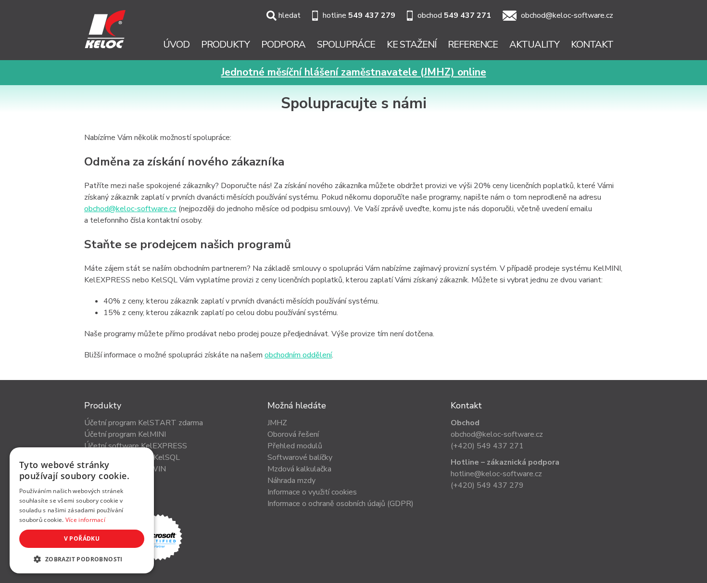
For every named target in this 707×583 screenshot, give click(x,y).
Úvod (176, 44)
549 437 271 (467, 15)
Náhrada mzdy (291, 480)
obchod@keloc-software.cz (567, 15)
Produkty (225, 44)
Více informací (85, 520)
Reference (473, 44)
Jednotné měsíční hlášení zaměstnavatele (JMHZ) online (353, 72)
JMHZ (277, 423)
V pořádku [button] (82, 538)
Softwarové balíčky (299, 457)
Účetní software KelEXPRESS (135, 446)
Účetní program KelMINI (125, 434)
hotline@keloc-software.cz (496, 474)
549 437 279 (371, 15)
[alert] (82, 510)
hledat (289, 15)
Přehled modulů (294, 446)
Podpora (283, 44)
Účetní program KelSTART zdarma (143, 423)
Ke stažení (411, 44)
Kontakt (592, 44)
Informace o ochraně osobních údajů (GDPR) (340, 503)
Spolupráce (346, 44)
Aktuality (534, 44)
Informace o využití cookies (312, 492)
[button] (81, 559)
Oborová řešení (293, 434)
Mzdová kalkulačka (299, 469)
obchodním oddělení (298, 355)
